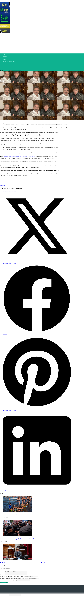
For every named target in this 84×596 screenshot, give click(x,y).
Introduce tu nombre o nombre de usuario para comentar (12, 576)
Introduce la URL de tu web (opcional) (8, 580)
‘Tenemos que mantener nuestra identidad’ (11, 86)
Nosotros (4, 56)
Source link (2, 185)
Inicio (4, 54)
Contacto (4, 59)
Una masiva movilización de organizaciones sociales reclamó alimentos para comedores (23, 539)
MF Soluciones (16, 593)
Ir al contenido (3, 0)
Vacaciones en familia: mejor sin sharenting (11, 515)
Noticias (4, 57)
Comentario (2, 574)
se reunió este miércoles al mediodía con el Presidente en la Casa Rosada (19, 156)
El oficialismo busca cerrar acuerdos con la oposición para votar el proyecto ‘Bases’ (22, 563)
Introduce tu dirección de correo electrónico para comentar (13, 578)
